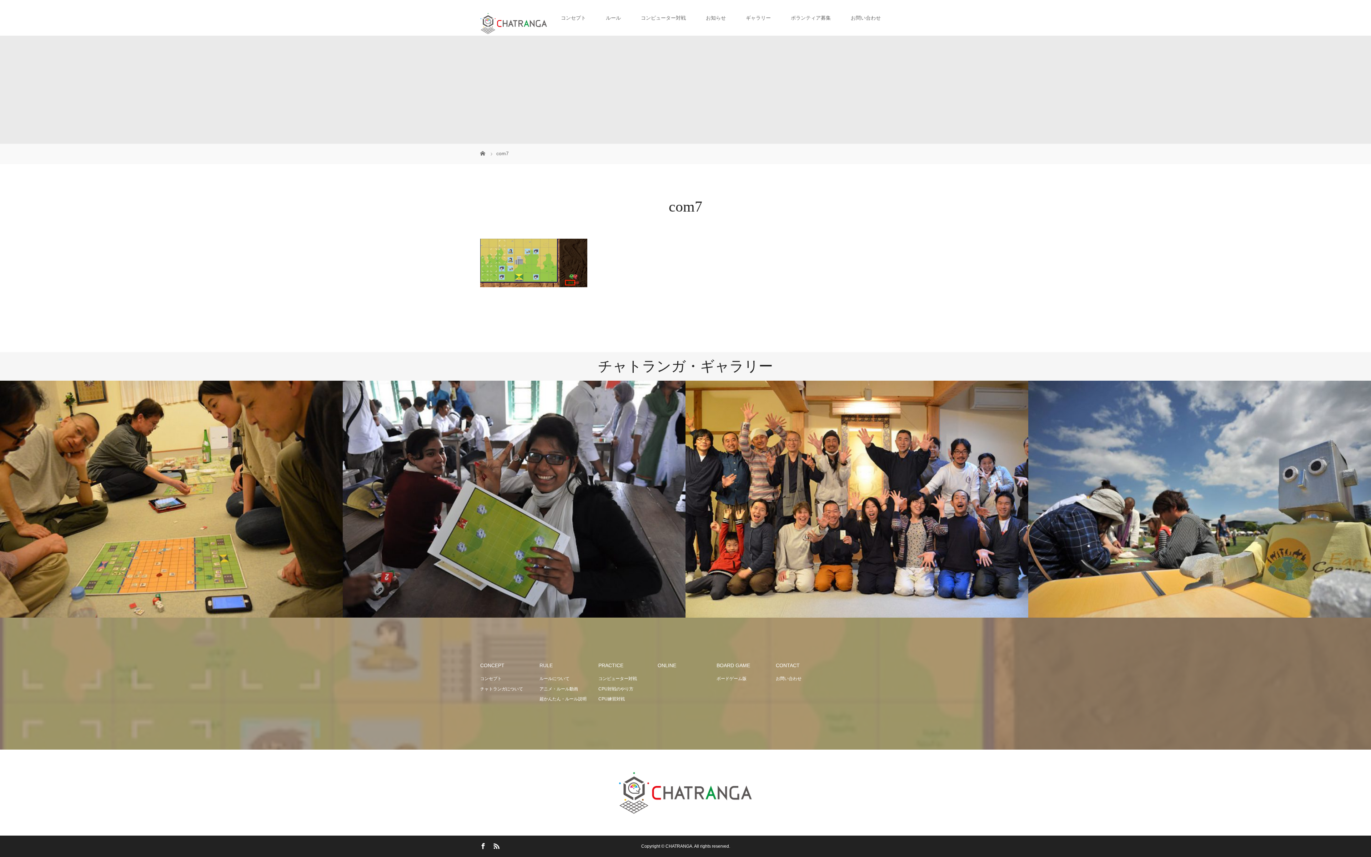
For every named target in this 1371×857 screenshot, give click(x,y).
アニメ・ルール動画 (558, 688)
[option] (171, 499)
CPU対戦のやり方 (615, 688)
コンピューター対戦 (617, 678)
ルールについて (554, 678)
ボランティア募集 (811, 18)
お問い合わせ (866, 18)
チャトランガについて (501, 688)
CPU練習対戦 (611, 698)
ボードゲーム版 (732, 678)
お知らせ (716, 18)
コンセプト (491, 678)
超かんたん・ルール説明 (563, 698)
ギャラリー (758, 18)
